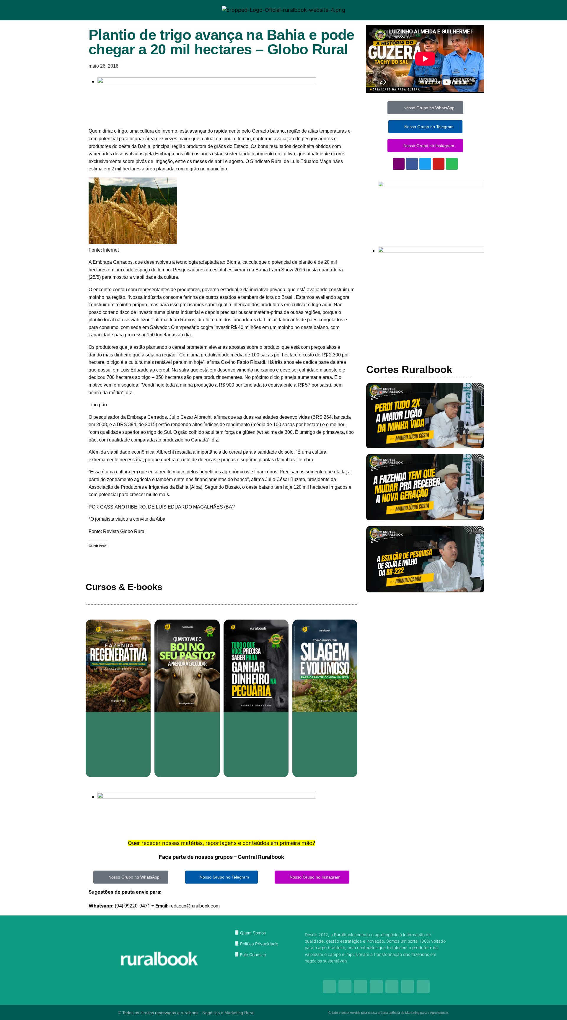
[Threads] (391, 986)
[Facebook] (412, 164)
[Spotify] (452, 164)
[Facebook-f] (344, 986)
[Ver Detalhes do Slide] (431, 185)
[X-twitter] (407, 986)
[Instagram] (399, 164)
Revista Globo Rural (124, 531)
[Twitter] (425, 164)
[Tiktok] (376, 986)
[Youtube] (438, 164)
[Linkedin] (423, 986)
